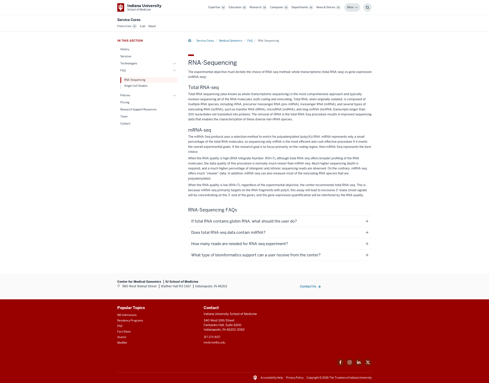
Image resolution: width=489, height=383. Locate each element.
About (152, 26)
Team (124, 116)
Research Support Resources (138, 109)
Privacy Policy (295, 377)
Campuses (276, 7)
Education (235, 7)
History (124, 49)
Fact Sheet (124, 331)
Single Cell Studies (135, 85)
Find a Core (124, 26)
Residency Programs (130, 320)
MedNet (122, 342)
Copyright (313, 377)
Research (256, 7)
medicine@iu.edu (214, 342)
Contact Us (308, 286)
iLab (142, 26)
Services (125, 56)
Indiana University (360, 377)
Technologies (128, 63)
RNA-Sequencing (134, 80)
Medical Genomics (230, 40)
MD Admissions (127, 315)
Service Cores (129, 20)
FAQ (250, 40)
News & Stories (325, 7)
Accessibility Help (272, 377)
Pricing (124, 102)
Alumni (121, 337)
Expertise (214, 7)
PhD (119, 326)
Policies (125, 95)
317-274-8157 (212, 337)
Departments (299, 7)
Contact (125, 123)
